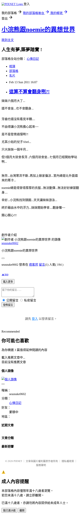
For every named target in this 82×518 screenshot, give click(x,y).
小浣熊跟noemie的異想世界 (38, 29)
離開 (21, 510)
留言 (42, 264)
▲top (5, 274)
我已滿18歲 (9, 510)
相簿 (12, 66)
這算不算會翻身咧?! (29, 91)
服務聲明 (41, 465)
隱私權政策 (68, 461)
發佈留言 (8, 304)
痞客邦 (33, 264)
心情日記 (33, 58)
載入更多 (8, 281)
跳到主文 (8, 40)
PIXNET (18, 461)
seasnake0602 (10, 243)
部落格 (13, 71)
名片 (12, 75)
